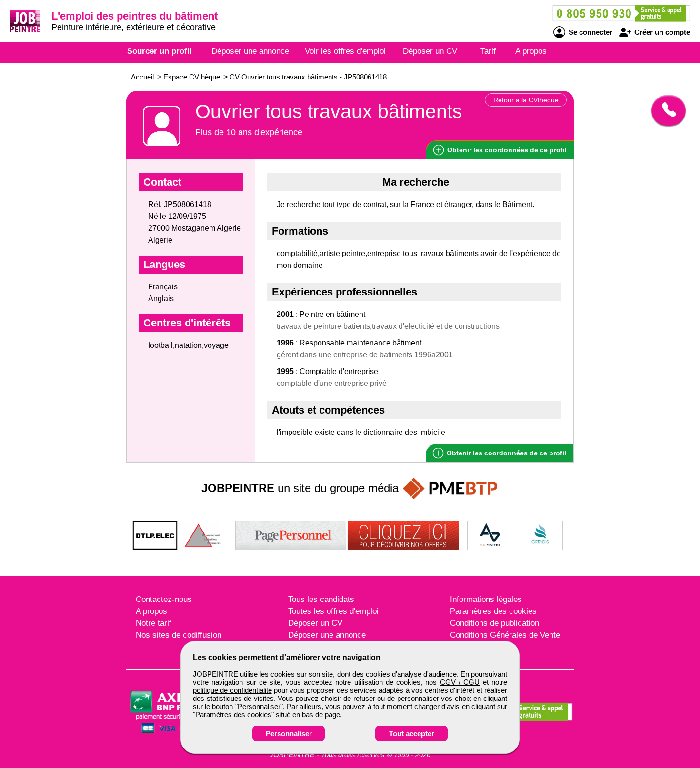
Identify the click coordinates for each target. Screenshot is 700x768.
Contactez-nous (164, 599)
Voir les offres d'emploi (345, 51)
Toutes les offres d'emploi (333, 611)
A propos (531, 51)
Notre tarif (153, 623)
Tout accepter (411, 733)
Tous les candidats (321, 599)
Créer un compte (661, 32)
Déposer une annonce (250, 51)
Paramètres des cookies (493, 611)
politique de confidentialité (232, 690)
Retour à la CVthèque (526, 100)
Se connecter (589, 32)
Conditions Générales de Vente (505, 635)
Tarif (488, 51)
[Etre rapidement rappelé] (665, 110)
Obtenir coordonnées (506, 150)
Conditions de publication (494, 623)
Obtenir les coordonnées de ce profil (505, 453)
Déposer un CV (430, 51)
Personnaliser (289, 733)
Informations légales (486, 599)
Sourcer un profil (159, 51)
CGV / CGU (460, 682)
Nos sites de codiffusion (178, 635)
